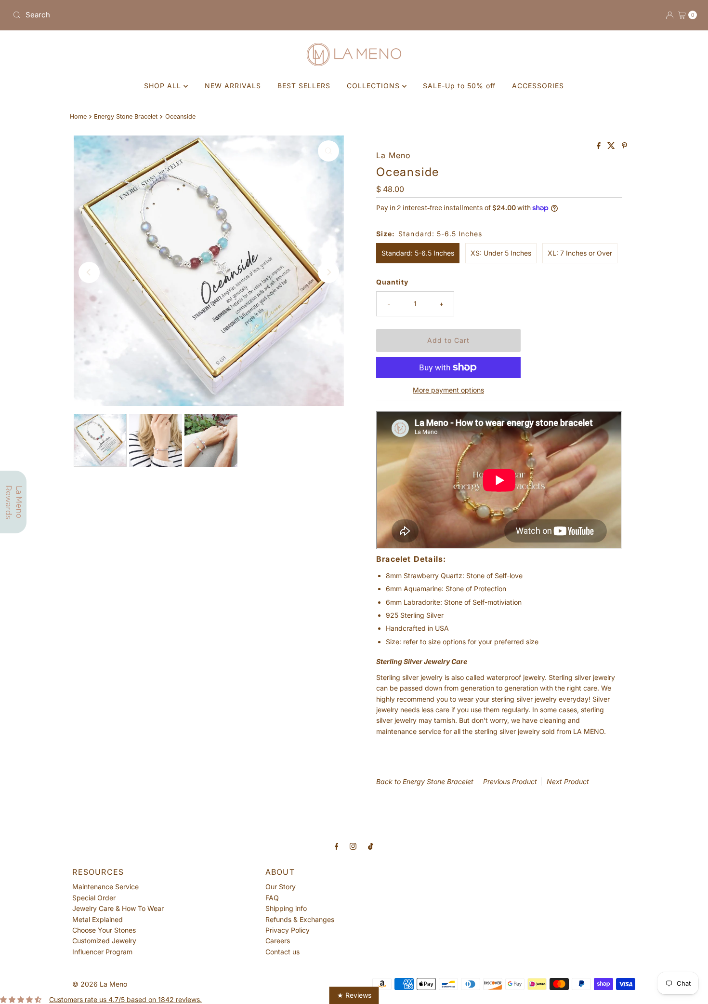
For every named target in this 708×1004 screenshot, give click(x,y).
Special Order (94, 898)
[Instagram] (353, 846)
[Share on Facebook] (600, 146)
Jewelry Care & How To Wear (118, 908)
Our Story (280, 886)
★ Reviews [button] (354, 995)
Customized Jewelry (104, 940)
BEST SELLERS (303, 85)
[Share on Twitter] (612, 146)
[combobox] (179, 15)
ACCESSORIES (538, 85)
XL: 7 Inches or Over (580, 253)
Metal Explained (97, 919)
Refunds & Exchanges (299, 919)
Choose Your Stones (104, 930)
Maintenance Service (105, 886)
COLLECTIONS (374, 85)
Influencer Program (102, 952)
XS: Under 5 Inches (501, 253)
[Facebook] (337, 846)
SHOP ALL (164, 85)
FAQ (272, 898)
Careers (277, 940)
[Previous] (89, 272)
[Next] (328, 272)
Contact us (282, 952)
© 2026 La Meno (99, 984)
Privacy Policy (287, 930)
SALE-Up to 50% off (459, 85)
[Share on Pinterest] (624, 146)
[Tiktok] (370, 846)
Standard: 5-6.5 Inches (417, 253)
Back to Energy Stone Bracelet (424, 781)
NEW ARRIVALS (233, 85)
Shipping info (286, 908)
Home (78, 116)
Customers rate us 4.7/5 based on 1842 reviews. (125, 999)
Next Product (568, 781)
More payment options (448, 390)
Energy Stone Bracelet (125, 116)
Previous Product (510, 781)
